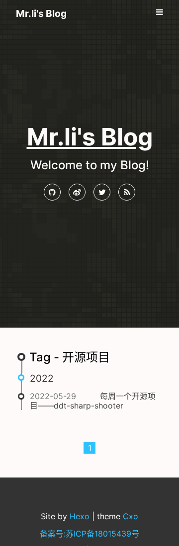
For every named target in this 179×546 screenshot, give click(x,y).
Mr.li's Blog (41, 13)
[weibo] (77, 192)
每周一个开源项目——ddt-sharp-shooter (93, 400)
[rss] (126, 192)
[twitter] (101, 192)
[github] (52, 192)
